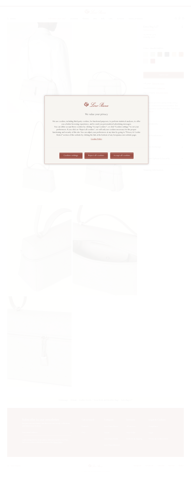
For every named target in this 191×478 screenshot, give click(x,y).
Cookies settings (71, 156)
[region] (96, 130)
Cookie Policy (96, 139)
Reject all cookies (96, 156)
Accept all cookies (122, 156)
